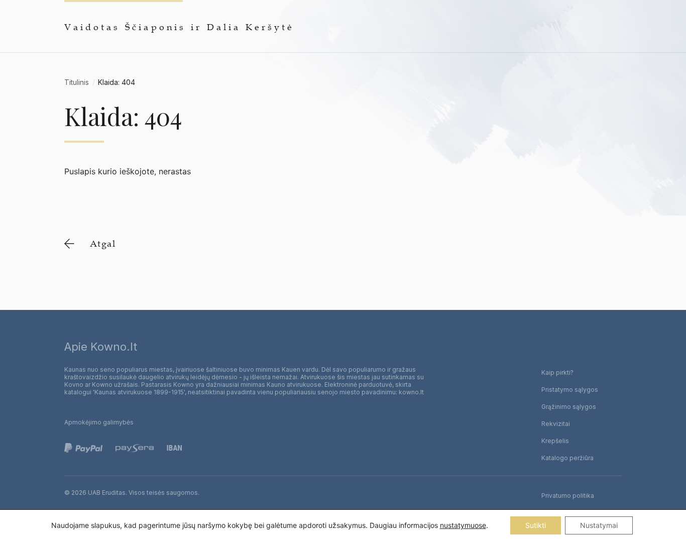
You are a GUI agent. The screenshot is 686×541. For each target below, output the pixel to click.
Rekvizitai (555, 423)
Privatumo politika (567, 495)
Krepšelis (555, 441)
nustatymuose (463, 525)
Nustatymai (599, 525)
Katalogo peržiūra (567, 458)
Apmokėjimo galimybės (99, 422)
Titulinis (76, 82)
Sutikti (535, 525)
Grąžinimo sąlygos (568, 406)
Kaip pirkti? (557, 372)
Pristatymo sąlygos (569, 389)
